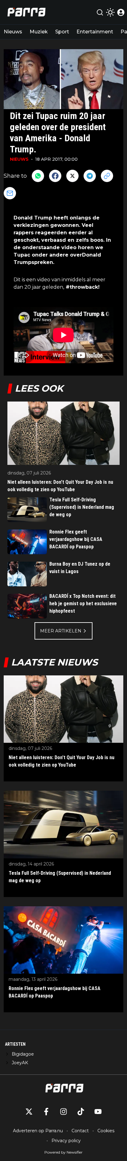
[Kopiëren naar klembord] (107, 176)
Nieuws (13, 32)
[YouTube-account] (98, 1111)
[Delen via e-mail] (10, 193)
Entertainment (94, 32)
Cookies (105, 1130)
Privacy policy (66, 1140)
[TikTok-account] (80, 1111)
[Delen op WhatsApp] (38, 176)
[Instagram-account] (63, 1111)
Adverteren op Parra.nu (38, 1130)
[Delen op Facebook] (55, 176)
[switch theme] (110, 12)
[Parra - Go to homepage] (25, 12)
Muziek (39, 32)
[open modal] (121, 12)
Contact (80, 1130)
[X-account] (29, 1111)
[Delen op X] (72, 176)
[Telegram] (90, 176)
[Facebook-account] (46, 1111)
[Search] (100, 12)
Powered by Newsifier (63, 1152)
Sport (62, 32)
